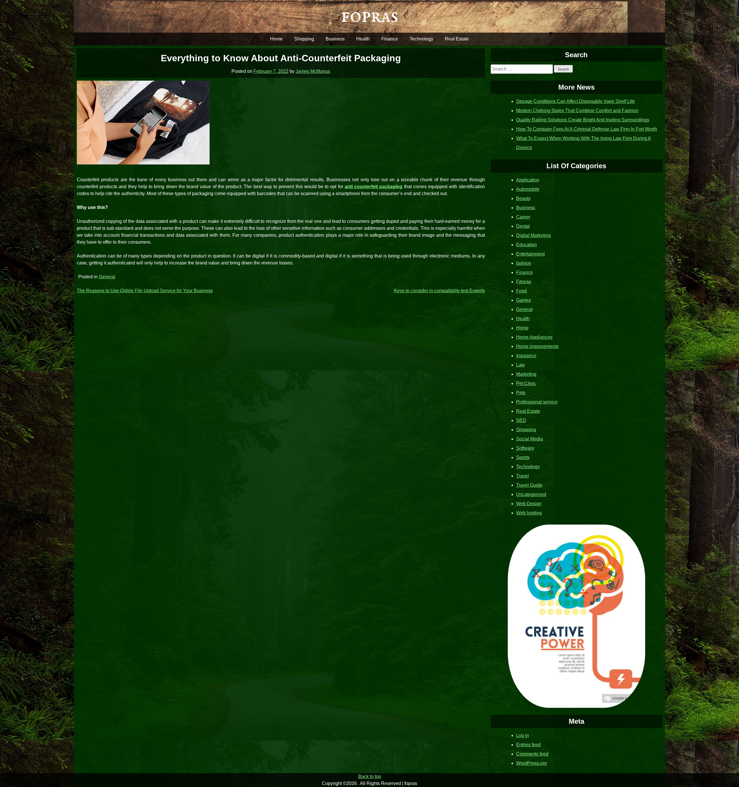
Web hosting (529, 512)
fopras (369, 16)
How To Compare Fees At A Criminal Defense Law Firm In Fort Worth (586, 129)
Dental (523, 226)
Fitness (523, 281)
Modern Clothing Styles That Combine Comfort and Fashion (577, 110)
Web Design (529, 503)
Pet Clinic (526, 383)
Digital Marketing (533, 235)
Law (520, 364)
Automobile (528, 189)
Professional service (537, 401)
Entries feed (528, 744)
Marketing (526, 374)
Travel (522, 475)
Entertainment (530, 253)
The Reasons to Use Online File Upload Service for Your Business (145, 290)
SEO (521, 420)
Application (527, 179)
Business (335, 38)
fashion (523, 263)
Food (521, 290)
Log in (522, 735)
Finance (389, 38)
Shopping (304, 38)
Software (525, 448)
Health (363, 38)
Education (526, 244)
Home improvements (537, 346)
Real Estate (457, 38)
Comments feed (532, 753)
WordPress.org (531, 763)
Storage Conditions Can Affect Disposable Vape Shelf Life (575, 101)
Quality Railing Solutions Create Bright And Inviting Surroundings (582, 119)
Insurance (526, 355)
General (107, 276)
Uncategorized (531, 494)
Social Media (529, 438)
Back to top (369, 776)
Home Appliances (534, 337)
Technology (421, 38)
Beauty (523, 198)
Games (523, 300)
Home (276, 38)
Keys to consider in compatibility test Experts (439, 290)
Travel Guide (529, 485)
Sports (522, 457)
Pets (520, 392)
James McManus (313, 71)
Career (523, 216)
